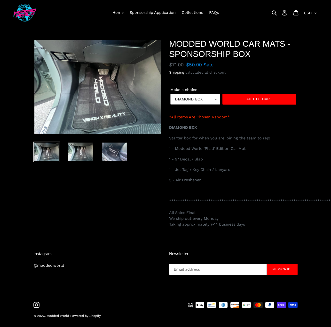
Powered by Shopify (85, 316)
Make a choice (183, 89)
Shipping (176, 72)
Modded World (58, 316)
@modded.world (48, 265)
